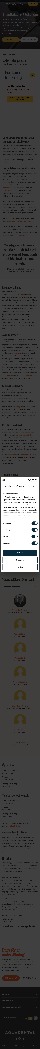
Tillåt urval (20, 560)
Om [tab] (32, 486)
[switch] (34, 530)
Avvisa (20, 567)
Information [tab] (20, 486)
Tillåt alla (20, 553)
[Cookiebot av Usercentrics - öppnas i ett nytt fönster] (28, 480)
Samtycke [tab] (7, 486)
